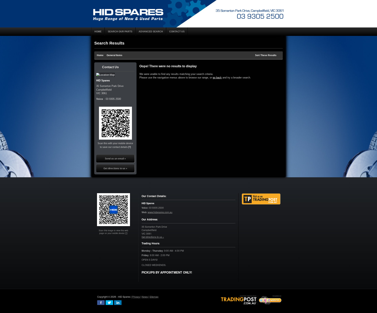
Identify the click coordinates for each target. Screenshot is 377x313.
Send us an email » (115, 158)
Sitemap (154, 296)
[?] (129, 147)
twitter (109, 302)
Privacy (136, 296)
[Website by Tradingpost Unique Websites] (251, 299)
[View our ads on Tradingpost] (261, 199)
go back (217, 77)
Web (144, 212)
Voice (145, 207)
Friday (145, 255)
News (145, 296)
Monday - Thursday (152, 250)
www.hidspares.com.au (160, 212)
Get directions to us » (115, 168)
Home (100, 55)
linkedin (118, 302)
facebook (101, 302)
